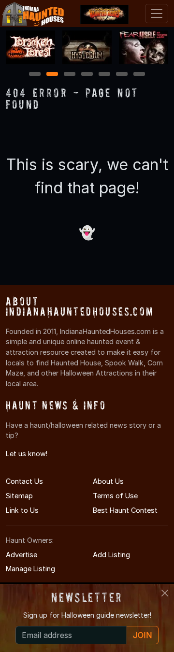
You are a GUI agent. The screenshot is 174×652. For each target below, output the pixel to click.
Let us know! (26, 453)
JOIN (142, 635)
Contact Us (24, 481)
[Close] (165, 593)
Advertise (21, 555)
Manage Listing (30, 569)
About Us (108, 481)
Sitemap (19, 496)
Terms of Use (115, 496)
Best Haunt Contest (125, 510)
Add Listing (111, 555)
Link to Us (22, 510)
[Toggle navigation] (156, 13)
